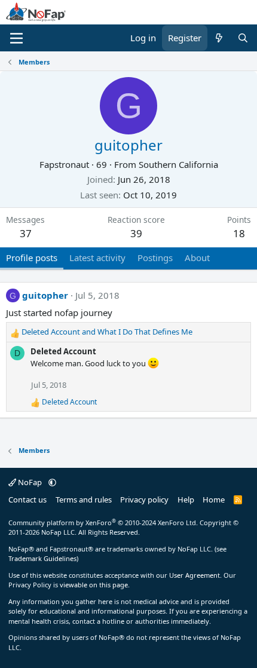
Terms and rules (84, 499)
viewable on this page (94, 584)
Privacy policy (144, 499)
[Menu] (16, 38)
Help (186, 499)
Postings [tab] (155, 257)
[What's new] (219, 38)
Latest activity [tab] (97, 257)
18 (239, 233)
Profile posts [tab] (31, 257)
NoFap (30, 482)
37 (26, 233)
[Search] (243, 38)
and (107, 331)
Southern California (178, 164)
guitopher (45, 295)
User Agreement (194, 575)
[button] (52, 482)
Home (214, 499)
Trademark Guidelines (42, 558)
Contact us (27, 499)
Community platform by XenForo (103, 522)
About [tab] (197, 257)
